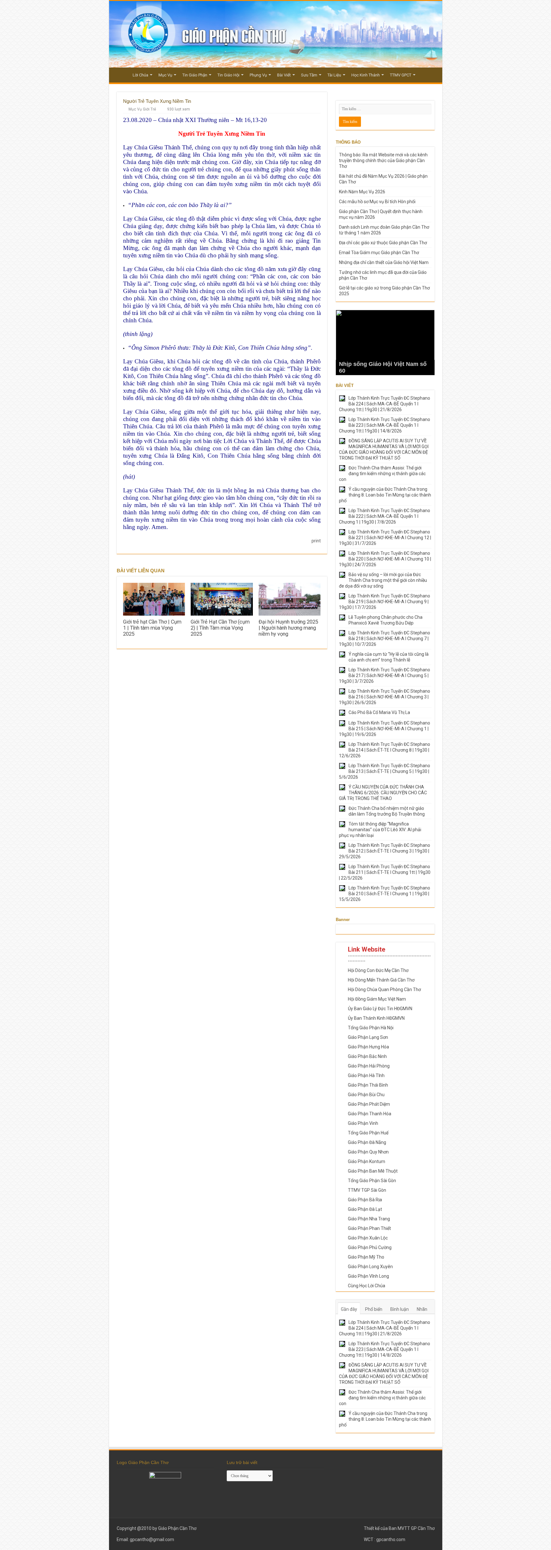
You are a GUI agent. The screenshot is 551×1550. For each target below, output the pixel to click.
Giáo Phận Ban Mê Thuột (373, 1171)
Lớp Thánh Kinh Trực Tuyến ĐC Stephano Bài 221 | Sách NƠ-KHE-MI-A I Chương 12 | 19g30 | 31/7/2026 (385, 537)
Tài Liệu (334, 75)
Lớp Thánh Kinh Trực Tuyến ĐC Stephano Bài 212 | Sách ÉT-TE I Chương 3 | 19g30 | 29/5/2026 (384, 851)
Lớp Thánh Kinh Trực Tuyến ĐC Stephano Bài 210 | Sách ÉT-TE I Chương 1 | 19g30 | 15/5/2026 (384, 893)
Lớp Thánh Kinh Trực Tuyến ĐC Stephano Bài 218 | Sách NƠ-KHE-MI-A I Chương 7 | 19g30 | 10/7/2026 (384, 638)
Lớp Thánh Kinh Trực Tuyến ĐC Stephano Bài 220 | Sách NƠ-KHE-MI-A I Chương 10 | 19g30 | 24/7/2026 (385, 559)
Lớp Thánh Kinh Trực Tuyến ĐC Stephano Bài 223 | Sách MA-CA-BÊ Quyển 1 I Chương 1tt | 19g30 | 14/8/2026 (384, 425)
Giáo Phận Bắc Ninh (367, 1056)
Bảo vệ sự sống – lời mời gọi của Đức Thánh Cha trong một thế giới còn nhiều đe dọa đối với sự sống (383, 580)
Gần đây (349, 1309)
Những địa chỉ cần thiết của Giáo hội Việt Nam (384, 262)
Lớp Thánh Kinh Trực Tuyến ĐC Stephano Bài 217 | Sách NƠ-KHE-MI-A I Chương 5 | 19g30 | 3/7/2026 (384, 675)
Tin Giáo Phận (194, 75)
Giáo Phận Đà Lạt (365, 1209)
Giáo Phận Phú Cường (370, 1247)
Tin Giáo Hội (228, 75)
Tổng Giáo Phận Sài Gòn (372, 1180)
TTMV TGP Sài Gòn (367, 1190)
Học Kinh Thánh (365, 75)
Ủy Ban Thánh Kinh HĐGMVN (376, 1018)
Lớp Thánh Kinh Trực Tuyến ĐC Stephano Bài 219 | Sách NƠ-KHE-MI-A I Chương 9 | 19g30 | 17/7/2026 (384, 601)
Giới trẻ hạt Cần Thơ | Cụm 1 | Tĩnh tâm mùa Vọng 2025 (152, 628)
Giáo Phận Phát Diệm (369, 1104)
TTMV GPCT (400, 75)
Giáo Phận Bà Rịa (365, 1199)
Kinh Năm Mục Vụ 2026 (362, 191)
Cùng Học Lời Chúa (366, 1285)
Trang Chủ (120, 74)
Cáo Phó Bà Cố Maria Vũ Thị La (379, 712)
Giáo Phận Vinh (363, 1123)
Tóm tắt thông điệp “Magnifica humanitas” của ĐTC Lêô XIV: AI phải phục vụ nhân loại (380, 829)
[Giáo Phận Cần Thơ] (275, 34)
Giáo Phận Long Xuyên (370, 1266)
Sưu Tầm (309, 75)
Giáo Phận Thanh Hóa (369, 1113)
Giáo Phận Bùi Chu (366, 1094)
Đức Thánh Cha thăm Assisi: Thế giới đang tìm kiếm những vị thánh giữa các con (382, 473)
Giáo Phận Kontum (366, 1161)
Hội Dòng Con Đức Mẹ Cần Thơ (378, 970)
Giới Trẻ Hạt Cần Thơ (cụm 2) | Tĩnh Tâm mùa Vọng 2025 (220, 628)
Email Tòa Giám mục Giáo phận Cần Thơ (379, 252)
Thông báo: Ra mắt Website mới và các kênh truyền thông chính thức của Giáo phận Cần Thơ (383, 160)
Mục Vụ (165, 75)
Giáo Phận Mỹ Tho (366, 1257)
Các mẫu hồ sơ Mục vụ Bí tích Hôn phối (377, 201)
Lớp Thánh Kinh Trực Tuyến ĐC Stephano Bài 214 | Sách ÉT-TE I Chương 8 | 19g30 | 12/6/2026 (384, 750)
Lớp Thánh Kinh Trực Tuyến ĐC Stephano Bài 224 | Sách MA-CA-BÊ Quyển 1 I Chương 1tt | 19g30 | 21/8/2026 (384, 404)
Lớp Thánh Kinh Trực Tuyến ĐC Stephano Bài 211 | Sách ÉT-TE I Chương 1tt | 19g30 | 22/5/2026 (384, 872)
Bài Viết (284, 75)
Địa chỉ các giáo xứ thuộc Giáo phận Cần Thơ (383, 242)
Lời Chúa (140, 75)
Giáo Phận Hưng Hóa (368, 1046)
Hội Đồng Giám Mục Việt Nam (377, 999)
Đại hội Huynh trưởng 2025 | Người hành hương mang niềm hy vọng (288, 628)
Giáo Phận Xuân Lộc (368, 1237)
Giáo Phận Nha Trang (369, 1218)
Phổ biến (373, 1309)
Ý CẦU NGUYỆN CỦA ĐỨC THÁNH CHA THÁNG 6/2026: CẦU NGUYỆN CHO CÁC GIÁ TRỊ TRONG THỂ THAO (383, 792)
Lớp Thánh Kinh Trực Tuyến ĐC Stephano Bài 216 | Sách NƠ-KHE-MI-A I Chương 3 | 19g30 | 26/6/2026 (384, 697)
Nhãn (422, 1309)
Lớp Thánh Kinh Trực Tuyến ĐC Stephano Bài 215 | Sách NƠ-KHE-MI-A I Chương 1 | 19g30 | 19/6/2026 (384, 728)
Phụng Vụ (258, 75)
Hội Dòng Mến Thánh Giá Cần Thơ (381, 979)
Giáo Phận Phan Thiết (369, 1228)
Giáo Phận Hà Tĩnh (366, 1075)
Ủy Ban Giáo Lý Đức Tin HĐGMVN (380, 1008)
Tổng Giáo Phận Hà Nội (370, 1027)
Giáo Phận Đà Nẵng (367, 1142)
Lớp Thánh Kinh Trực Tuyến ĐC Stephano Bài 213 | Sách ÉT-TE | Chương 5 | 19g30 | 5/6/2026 (384, 771)
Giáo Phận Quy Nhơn (368, 1151)
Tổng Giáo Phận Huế (368, 1132)
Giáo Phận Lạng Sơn (368, 1037)
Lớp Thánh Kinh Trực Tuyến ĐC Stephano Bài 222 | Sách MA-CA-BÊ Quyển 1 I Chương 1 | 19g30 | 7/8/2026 (384, 516)
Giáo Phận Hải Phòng (369, 1065)
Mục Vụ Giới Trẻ (142, 109)
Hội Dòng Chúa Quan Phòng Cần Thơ (384, 989)
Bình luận (399, 1309)
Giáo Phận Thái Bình (368, 1085)
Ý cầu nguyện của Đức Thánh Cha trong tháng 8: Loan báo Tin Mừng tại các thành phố (385, 495)
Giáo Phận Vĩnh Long (368, 1276)
